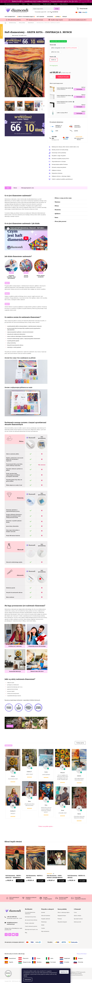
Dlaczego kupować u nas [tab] (27, 187)
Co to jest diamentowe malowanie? (30, 913)
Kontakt (55, 4)
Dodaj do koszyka (63, 77)
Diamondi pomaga (36, 4)
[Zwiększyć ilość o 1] (55, 76)
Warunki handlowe (45, 915)
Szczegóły (20, 880)
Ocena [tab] (15, 187)
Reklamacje (44, 921)
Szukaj (56, 8)
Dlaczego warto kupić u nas (31, 929)
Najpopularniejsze (62, 915)
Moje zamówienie (64, 4)
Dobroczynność (77, 921)
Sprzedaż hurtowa (78, 918)
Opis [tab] (8, 187)
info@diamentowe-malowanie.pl (12, 923)
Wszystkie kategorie (62, 921)
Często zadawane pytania (31, 926)
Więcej (25, 976)
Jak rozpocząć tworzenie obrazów (12, 4)
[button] (80, 743)
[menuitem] (10, 16)
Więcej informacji (81, 953)
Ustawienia (28, 979)
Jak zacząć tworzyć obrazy (31, 920)
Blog (28, 4)
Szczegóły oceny (22, 35)
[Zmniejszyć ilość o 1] (55, 77)
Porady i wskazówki (29, 923)
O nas (23, 4)
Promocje (60, 918)
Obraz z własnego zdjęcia (63, 912)
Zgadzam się (64, 972)
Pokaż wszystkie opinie (45, 826)
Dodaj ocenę (8, 745)
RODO (42, 925)
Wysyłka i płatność (47, 4)
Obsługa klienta (8, 928)
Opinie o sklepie (77, 915)
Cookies (43, 928)
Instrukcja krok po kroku (30, 916)
